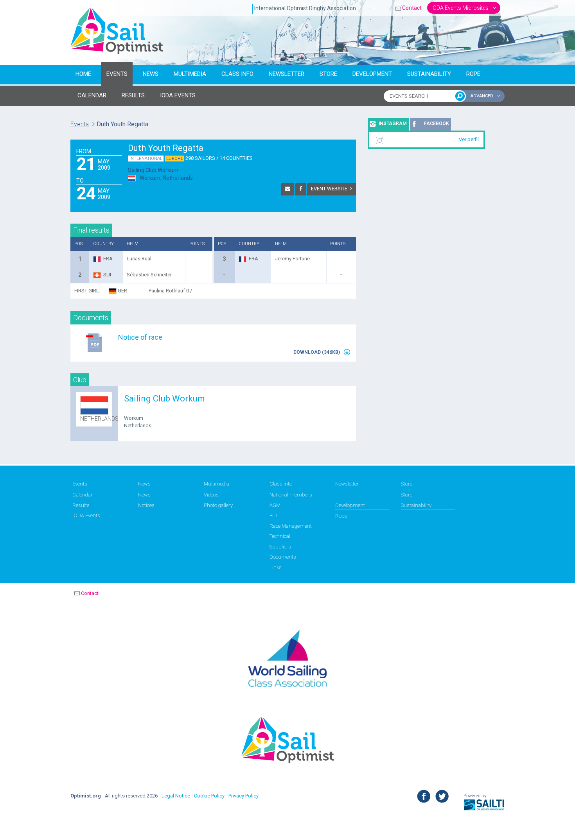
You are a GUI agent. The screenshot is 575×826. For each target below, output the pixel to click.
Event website (329, 189)
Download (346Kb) (317, 352)
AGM (275, 505)
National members (291, 495)
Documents (283, 557)
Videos (211, 495)
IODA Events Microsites (460, 8)
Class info (237, 73)
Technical (280, 536)
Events (117, 73)
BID (273, 515)
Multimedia (190, 73)
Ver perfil (469, 139)
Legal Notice (176, 796)
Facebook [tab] (436, 123)
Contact (412, 8)
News (150, 73)
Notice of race (140, 337)
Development (372, 73)
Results (81, 505)
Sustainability (429, 73)
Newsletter (286, 73)
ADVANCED (482, 96)
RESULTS (133, 95)
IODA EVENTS (178, 95)
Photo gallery (218, 505)
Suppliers (280, 547)
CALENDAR (91, 95)
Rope (473, 73)
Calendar (82, 495)
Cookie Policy (209, 796)
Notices (146, 505)
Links (276, 567)
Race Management (291, 526)
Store (328, 73)
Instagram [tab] (393, 123)
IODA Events (86, 515)
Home (83, 73)
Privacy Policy (243, 796)
